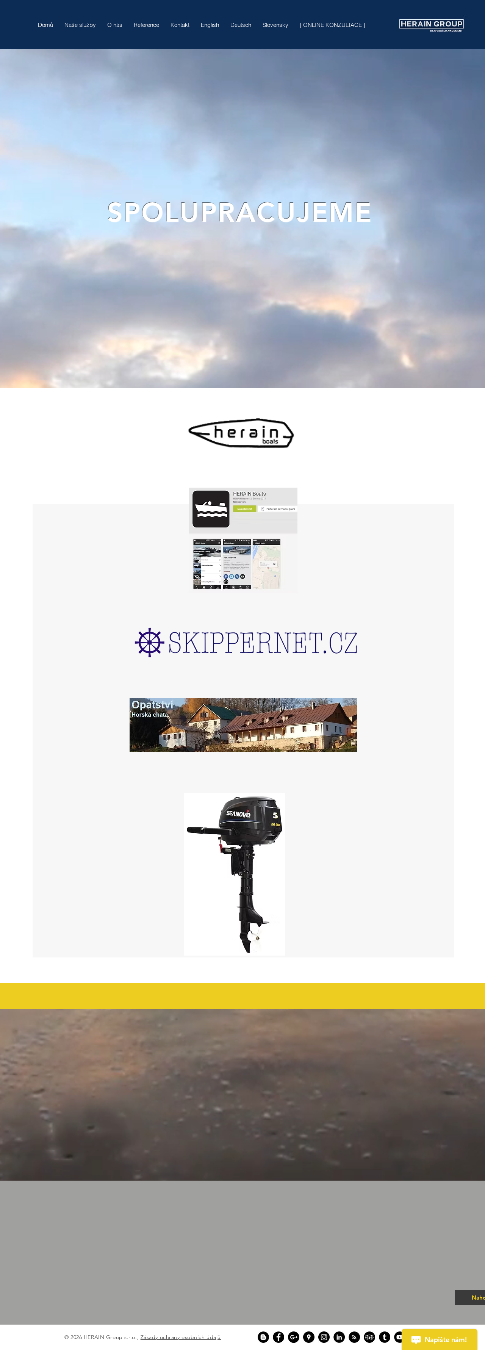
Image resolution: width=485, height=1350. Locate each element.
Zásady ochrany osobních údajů (181, 1337)
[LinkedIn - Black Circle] (339, 1337)
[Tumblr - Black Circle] (384, 1337)
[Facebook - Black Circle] (278, 1337)
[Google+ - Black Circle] (293, 1337)
